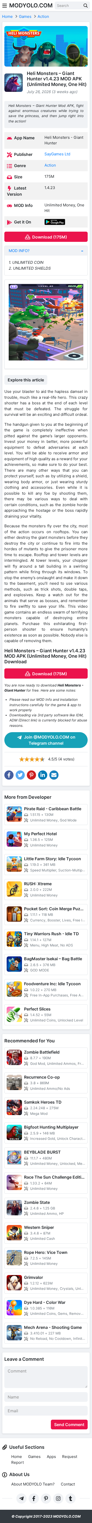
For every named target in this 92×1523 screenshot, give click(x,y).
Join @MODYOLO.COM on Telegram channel (49, 740)
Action (50, 165)
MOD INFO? (19, 250)
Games (34, 1456)
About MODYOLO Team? (33, 1484)
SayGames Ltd (57, 154)
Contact (68, 1484)
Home (16, 1456)
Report (17, 1462)
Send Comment (69, 1424)
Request (69, 1456)
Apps (51, 1456)
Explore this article (26, 379)
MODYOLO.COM (31, 5)
